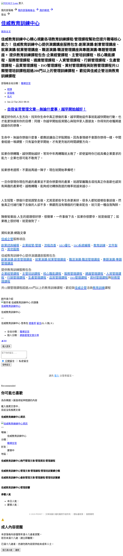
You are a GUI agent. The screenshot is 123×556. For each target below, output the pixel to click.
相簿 (9, 89)
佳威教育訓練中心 (20, 23)
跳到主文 (6, 31)
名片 (9, 96)
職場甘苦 (26, 83)
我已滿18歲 (7, 550)
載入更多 (6, 346)
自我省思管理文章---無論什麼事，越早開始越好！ (46, 109)
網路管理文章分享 (29, 335)
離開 (17, 550)
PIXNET (39, 514)
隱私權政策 (78, 514)
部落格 (10, 93)
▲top (4, 340)
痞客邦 (32, 323)
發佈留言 (6, 365)
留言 (39, 323)
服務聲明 (90, 514)
